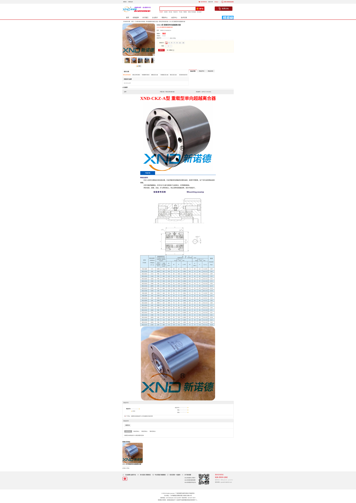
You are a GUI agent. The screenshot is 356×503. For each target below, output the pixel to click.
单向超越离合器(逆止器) (152, 21)
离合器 (170, 12)
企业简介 (155, 17)
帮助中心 (165, 17)
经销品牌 (136, 17)
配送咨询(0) (144, 431)
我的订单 (210, 2)
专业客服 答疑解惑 (160, 474)
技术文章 (184, 17)
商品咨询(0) (136, 431)
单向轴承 (199, 12)
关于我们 (145, 17)
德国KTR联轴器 (192, 12)
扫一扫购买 (170, 50)
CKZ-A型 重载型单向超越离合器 (131, 464)
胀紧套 (166, 12)
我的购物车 (204, 2)
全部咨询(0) (128, 431)
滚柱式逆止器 (173, 74)
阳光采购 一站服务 (175, 474)
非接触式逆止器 (164, 74)
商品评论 (201, 71)
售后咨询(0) (153, 431)
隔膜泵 (185, 12)
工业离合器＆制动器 (140, 21)
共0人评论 (172, 38)
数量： (163, 46)
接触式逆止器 (154, 74)
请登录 (124, 2)
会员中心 (174, 17)
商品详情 (192, 71)
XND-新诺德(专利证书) (190, 482)
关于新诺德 (187, 474)
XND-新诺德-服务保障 (189, 480)
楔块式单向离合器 (163, 21)
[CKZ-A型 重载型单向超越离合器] (132, 453)
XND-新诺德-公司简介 (189, 477)
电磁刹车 (175, 12)
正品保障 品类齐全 (130, 474)
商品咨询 (210, 71)
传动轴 (180, 12)
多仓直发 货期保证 (145, 474)
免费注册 (130, 2)
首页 (127, 17)
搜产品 (201, 8)
